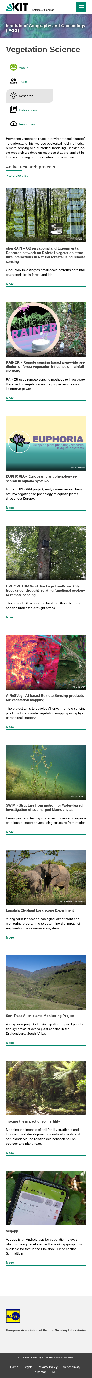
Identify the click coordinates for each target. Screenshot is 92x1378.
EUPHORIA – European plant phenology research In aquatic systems (41, 478)
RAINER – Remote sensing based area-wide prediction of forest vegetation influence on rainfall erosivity (45, 366)
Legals (28, 1367)
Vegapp (12, 1231)
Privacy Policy (48, 1367)
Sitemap (40, 1372)
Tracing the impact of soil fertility (33, 1121)
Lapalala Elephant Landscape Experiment (40, 910)
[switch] (63, 7)
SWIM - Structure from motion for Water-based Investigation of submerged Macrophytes (44, 807)
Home (14, 1367)
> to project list (17, 175)
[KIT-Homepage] (17, 6)
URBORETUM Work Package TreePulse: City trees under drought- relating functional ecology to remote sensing (45, 590)
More (10, 284)
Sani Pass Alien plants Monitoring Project (40, 1016)
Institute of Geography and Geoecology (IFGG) (45, 10)
